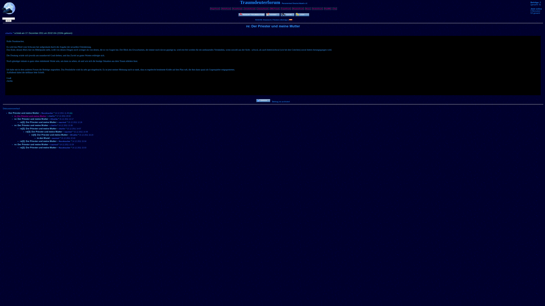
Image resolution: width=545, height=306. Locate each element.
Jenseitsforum (249, 8)
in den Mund (43, 138)
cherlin (8, 33)
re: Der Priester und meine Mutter (31, 119)
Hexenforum (237, 8)
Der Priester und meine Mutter (24, 113)
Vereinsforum (317, 8)
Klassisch (267, 20)
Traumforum (286, 8)
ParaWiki (327, 8)
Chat (335, 8)
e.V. (306, 3)
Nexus (308, 8)
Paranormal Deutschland (293, 3)
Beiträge (284, 20)
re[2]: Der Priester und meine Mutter (38, 122)
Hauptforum (215, 8)
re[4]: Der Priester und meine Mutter (49, 135)
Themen (276, 20)
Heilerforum (226, 8)
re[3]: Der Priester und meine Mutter (44, 131)
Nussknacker (47, 113)
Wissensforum (298, 8)
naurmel (62, 122)
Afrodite (54, 119)
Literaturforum (262, 8)
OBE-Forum (274, 8)
